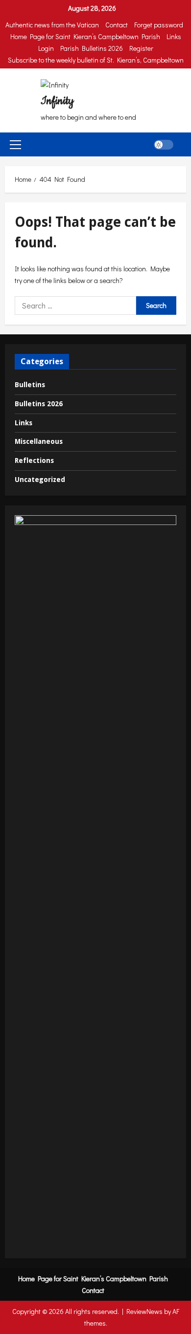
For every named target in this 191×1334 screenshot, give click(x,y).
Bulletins (30, 385)
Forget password (158, 24)
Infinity (57, 101)
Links (174, 36)
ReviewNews (144, 1311)
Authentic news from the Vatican (52, 24)
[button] (15, 144)
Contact (116, 24)
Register (141, 48)
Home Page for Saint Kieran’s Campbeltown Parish (85, 36)
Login (46, 48)
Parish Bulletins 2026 (91, 48)
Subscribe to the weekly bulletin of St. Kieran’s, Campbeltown (96, 60)
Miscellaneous (39, 441)
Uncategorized (40, 479)
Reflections (34, 460)
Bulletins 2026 (39, 404)
